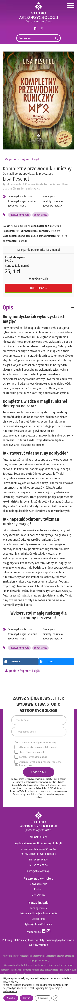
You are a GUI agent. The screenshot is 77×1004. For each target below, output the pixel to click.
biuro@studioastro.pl (38, 871)
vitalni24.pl (18, 940)
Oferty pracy (38, 894)
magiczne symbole (19, 214)
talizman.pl (51, 940)
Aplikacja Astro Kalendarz (38, 924)
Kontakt (38, 889)
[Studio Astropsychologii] (38, 12)
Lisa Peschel (16, 179)
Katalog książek (38, 908)
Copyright (33, 960)
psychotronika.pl (65, 940)
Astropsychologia (17, 196)
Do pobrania (38, 918)
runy (30, 196)
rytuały (58, 205)
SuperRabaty (40, 214)
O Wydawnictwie (38, 884)
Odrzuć (26, 998)
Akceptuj (11, 998)
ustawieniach (10, 991)
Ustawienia (43, 998)
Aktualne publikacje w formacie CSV (38, 913)
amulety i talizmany (53, 201)
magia (23, 205)
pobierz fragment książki (24, 159)
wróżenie (32, 201)
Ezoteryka (13, 205)
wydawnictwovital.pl (35, 940)
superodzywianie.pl (38, 944)
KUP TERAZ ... (38, 288)
